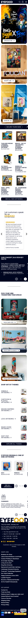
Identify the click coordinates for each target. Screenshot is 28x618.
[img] (15, 216)
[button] (19, 2)
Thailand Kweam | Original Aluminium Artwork (7, 140)
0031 (6, 471)
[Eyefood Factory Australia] (7, 2)
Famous (19, 471)
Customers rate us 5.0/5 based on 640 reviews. (14, 545)
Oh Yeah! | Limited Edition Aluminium (7, 163)
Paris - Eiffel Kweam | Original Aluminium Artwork (7, 185)
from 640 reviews (10, 217)
